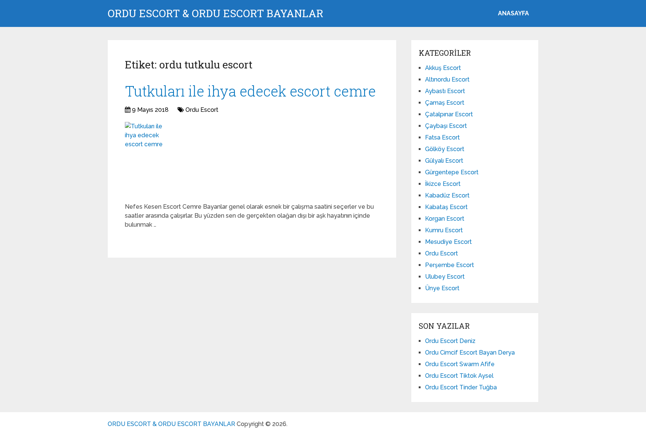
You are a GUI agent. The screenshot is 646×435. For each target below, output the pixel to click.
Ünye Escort (442, 288)
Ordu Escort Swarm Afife (460, 364)
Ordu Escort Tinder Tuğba (461, 387)
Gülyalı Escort (444, 160)
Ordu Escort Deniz (450, 340)
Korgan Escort (444, 218)
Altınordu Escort (447, 79)
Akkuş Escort (443, 67)
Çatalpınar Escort (449, 114)
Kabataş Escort (446, 207)
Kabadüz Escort (447, 195)
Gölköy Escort (444, 149)
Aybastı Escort (445, 91)
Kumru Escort (444, 230)
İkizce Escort (443, 183)
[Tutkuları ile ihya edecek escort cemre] (145, 159)
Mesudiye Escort (448, 241)
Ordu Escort (201, 109)
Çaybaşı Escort (446, 125)
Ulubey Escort (445, 276)
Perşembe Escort (449, 265)
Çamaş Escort (444, 102)
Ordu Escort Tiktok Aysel (459, 375)
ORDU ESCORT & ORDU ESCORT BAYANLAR (215, 13)
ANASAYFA (513, 13)
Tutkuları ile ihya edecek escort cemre (250, 91)
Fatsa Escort (442, 137)
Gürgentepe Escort (452, 172)
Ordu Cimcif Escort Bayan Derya (470, 352)
